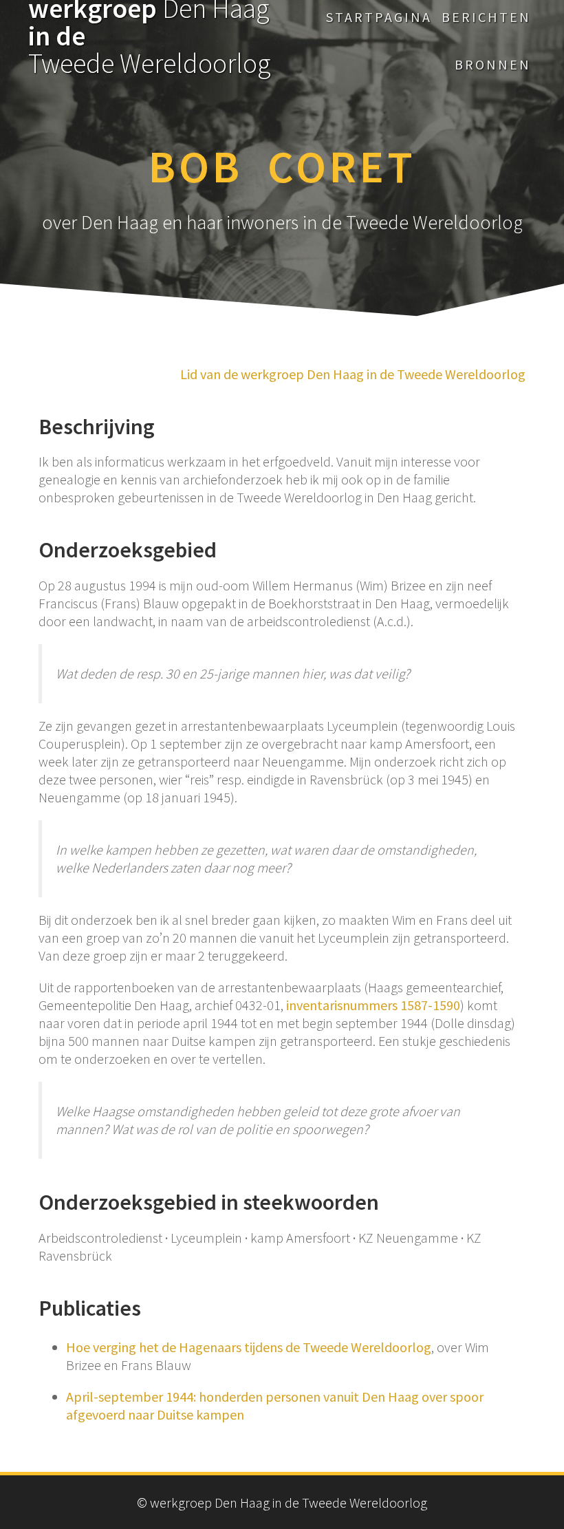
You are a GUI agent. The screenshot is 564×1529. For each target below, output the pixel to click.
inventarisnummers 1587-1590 (373, 1005)
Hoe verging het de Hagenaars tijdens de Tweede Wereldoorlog (248, 1347)
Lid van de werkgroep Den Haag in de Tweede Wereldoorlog (352, 374)
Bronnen (493, 64)
